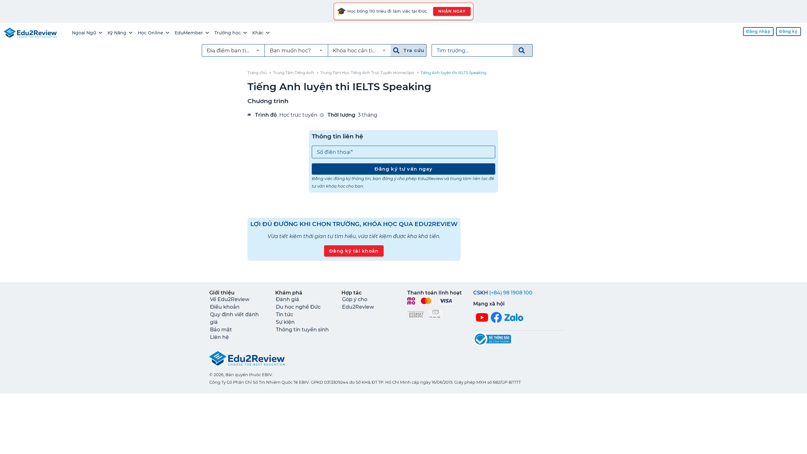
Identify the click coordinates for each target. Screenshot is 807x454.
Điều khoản (225, 307)
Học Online (150, 33)
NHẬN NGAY (452, 11)
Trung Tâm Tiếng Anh (293, 72)
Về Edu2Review (229, 299)
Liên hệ (219, 337)
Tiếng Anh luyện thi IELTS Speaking (453, 72)
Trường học (227, 33)
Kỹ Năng (116, 33)
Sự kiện (285, 322)
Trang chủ (257, 72)
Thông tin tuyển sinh (302, 330)
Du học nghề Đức (298, 307)
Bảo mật (221, 330)
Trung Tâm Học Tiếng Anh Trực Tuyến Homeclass (367, 72)
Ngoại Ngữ (84, 33)
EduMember (189, 33)
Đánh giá (287, 299)
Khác (258, 33)
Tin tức (284, 314)
